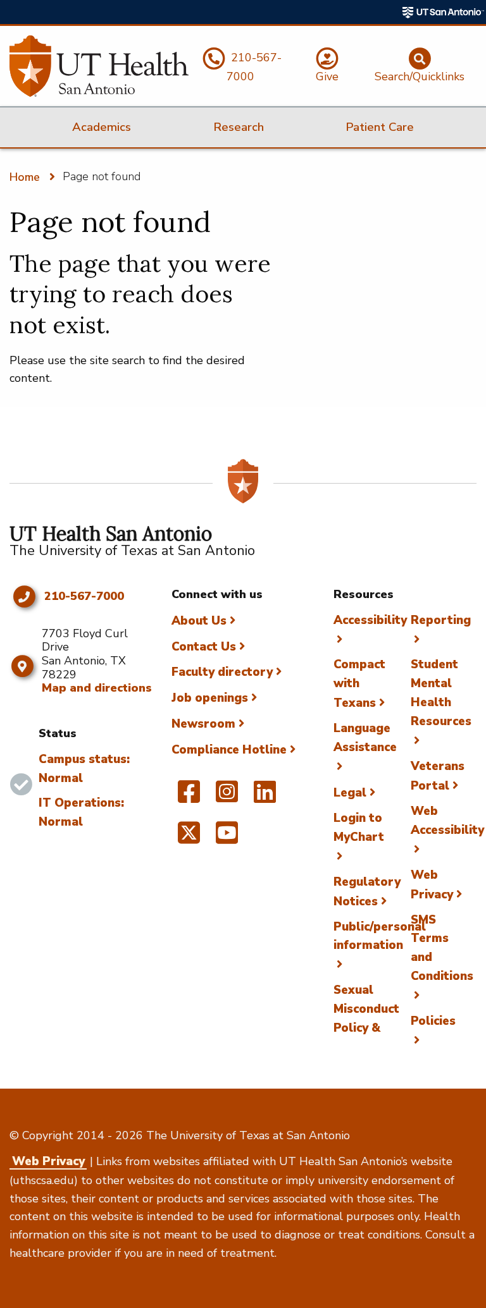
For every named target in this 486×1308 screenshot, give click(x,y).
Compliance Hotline (229, 750)
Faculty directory (222, 672)
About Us (199, 621)
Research (238, 127)
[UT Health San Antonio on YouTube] (227, 838)
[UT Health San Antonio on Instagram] (227, 797)
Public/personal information (379, 936)
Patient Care (380, 127)
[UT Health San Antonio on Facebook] (189, 797)
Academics (101, 127)
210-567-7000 (84, 597)
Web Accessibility (447, 820)
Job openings (209, 698)
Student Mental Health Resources (441, 693)
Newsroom (203, 724)
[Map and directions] (22, 666)
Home (24, 177)
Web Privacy (48, 1161)
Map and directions (97, 687)
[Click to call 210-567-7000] (23, 596)
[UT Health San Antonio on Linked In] (265, 797)
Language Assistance (365, 737)
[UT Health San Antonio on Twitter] (189, 838)
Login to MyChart (358, 827)
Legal (349, 793)
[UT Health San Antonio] (99, 66)
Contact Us (203, 647)
